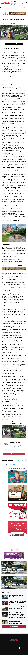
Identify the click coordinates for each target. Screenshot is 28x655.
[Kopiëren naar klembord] (17, 464)
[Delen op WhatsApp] (18, 460)
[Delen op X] (10, 464)
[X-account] (8, 648)
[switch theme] (24, 3)
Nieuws (5, 7)
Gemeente (14, 7)
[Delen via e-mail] (21, 464)
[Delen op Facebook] (6, 464)
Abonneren (14, 454)
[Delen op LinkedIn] (22, 460)
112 (9, 7)
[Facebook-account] (12, 648)
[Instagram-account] (16, 648)
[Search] (22, 3)
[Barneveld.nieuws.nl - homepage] (5, 3)
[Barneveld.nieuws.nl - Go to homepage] (14, 640)
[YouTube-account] (19, 648)
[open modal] (26, 3)
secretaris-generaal (7, 99)
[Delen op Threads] (26, 460)
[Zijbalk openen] (1, 8)
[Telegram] (14, 464)
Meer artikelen (14, 626)
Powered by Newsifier (14, 653)
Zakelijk (20, 7)
